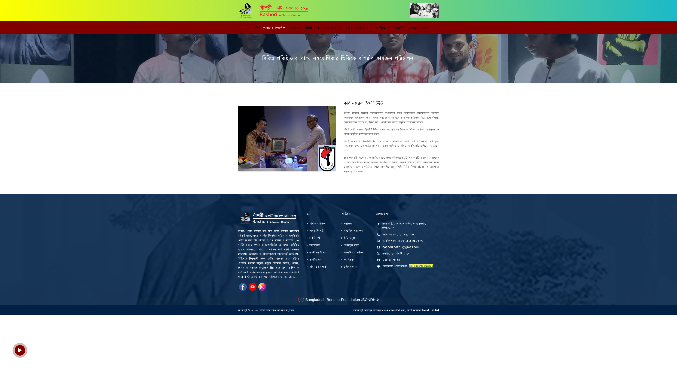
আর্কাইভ (381, 28)
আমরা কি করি (316, 231)
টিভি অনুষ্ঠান (350, 238)
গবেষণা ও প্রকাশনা (357, 28)
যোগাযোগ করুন (418, 28)
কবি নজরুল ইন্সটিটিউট (363, 103)
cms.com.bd (391, 310)
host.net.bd (430, 310)
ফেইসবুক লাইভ (351, 245)
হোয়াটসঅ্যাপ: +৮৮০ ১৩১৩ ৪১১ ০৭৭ (402, 241)
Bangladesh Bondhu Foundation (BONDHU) (341, 300)
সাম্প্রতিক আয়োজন (353, 231)
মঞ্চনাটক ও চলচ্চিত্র (354, 252)
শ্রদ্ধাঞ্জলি (348, 223)
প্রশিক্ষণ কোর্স (350, 267)
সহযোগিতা (314, 245)
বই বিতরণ (349, 260)
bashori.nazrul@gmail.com (401, 247)
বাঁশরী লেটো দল (317, 252)
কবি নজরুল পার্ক (332, 28)
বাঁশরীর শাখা (311, 28)
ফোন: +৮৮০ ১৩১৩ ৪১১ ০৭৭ (398, 234)
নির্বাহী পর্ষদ (315, 238)
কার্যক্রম (293, 28)
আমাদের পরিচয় (317, 223)
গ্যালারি (397, 28)
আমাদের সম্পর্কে (272, 28)
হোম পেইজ (253, 28)
